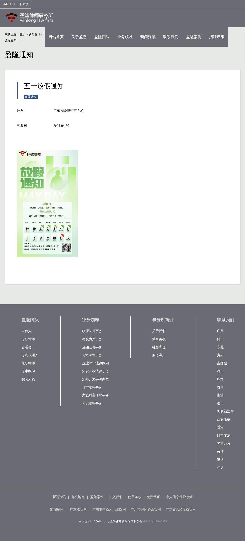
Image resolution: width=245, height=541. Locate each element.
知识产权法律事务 (95, 371)
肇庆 (220, 459)
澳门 (220, 403)
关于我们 (159, 331)
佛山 (220, 339)
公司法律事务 (92, 355)
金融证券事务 (92, 347)
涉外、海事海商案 (95, 379)
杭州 (220, 387)
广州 (220, 331)
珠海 (220, 379)
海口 (220, 371)
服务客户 (159, 355)
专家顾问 (28, 371)
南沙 (220, 395)
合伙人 (27, 331)
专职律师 (28, 339)
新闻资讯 (34, 34)
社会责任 (159, 347)
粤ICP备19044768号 (155, 521)
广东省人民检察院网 (181, 509)
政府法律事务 (92, 331)
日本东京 (223, 435)
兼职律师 (28, 363)
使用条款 (134, 497)
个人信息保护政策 (179, 497)
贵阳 (220, 355)
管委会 (27, 347)
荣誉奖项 (159, 339)
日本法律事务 (92, 387)
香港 (220, 427)
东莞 (220, 347)
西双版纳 (223, 419)
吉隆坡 (222, 363)
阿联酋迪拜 (225, 411)
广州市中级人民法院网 (109, 509)
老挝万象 (223, 443)
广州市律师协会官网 (146, 509)
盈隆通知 (10, 40)
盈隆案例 (97, 497)
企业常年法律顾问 (95, 363)
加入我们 (115, 497)
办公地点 (78, 497)
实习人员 (28, 379)
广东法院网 (78, 509)
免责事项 (153, 497)
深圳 (220, 467)
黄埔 (220, 451)
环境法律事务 (92, 403)
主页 (23, 34)
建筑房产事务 (92, 339)
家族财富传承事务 (95, 395)
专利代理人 (30, 355)
